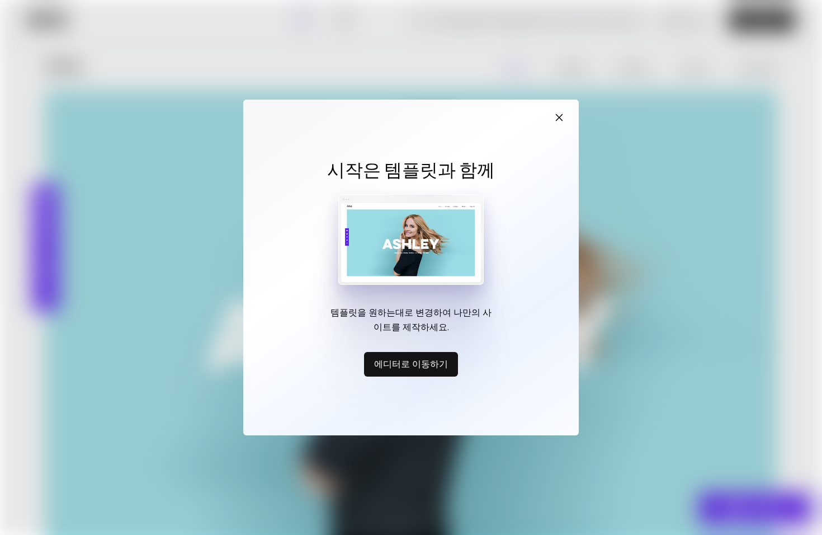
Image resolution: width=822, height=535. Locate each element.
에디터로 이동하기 (411, 363)
